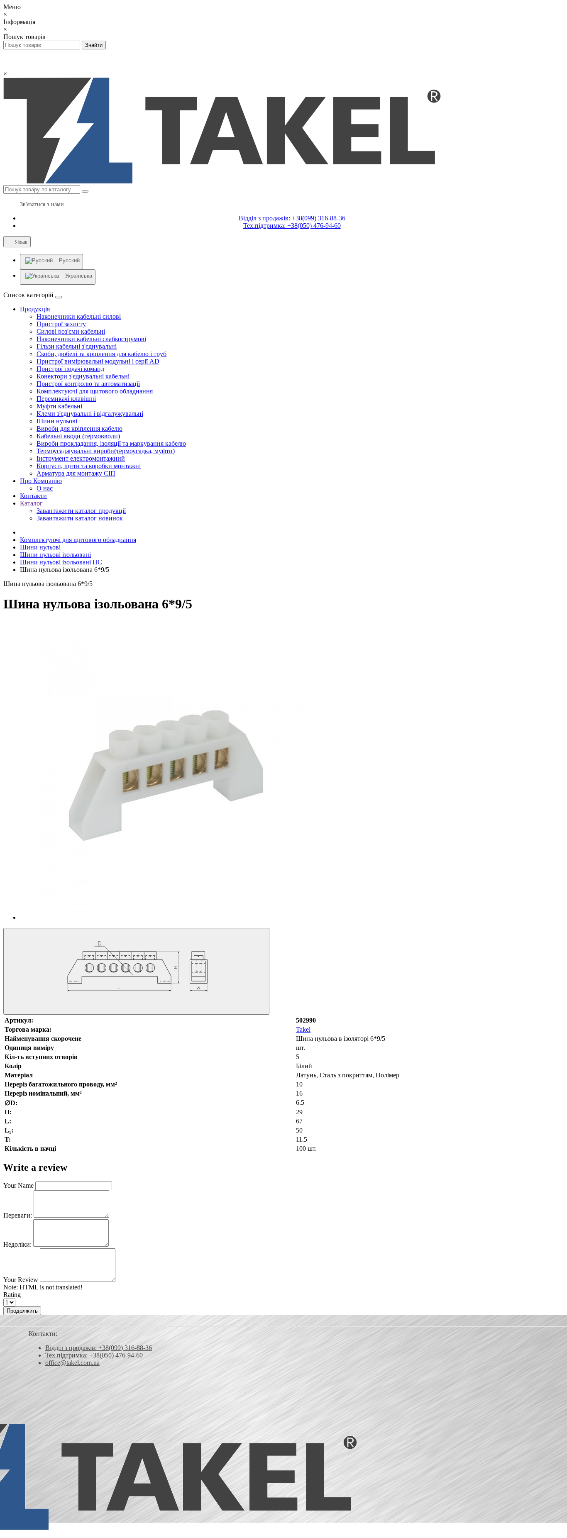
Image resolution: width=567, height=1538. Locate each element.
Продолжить (22, 1311)
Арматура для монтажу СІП (76, 473)
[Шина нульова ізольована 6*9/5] (169, 917)
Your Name (18, 1185)
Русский (69, 260)
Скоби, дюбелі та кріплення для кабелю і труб (101, 353)
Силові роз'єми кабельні (71, 331)
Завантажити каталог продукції (81, 510)
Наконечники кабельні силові (79, 316)
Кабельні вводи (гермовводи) (78, 435)
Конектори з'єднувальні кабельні (83, 376)
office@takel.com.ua (72, 1362)
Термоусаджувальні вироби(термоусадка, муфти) (106, 450)
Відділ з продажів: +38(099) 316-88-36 (292, 218)
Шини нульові (57, 421)
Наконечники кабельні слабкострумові (91, 338)
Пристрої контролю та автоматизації (88, 383)
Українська (78, 276)
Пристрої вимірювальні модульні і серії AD (98, 361)
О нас (45, 488)
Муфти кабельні (59, 406)
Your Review (20, 1279)
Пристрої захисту (61, 323)
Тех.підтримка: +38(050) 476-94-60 (292, 225)
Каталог (31, 503)
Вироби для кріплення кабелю (79, 428)
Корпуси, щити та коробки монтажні (89, 465)
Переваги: (17, 1215)
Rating (12, 1294)
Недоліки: (17, 1244)
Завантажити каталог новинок (80, 518)
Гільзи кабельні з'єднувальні (77, 346)
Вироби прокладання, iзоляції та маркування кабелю (111, 443)
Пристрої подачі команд (70, 368)
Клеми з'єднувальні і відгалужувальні (90, 413)
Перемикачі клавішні (66, 398)
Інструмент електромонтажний (81, 458)
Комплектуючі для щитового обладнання (95, 391)
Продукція (35, 308)
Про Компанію (41, 480)
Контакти (33, 495)
